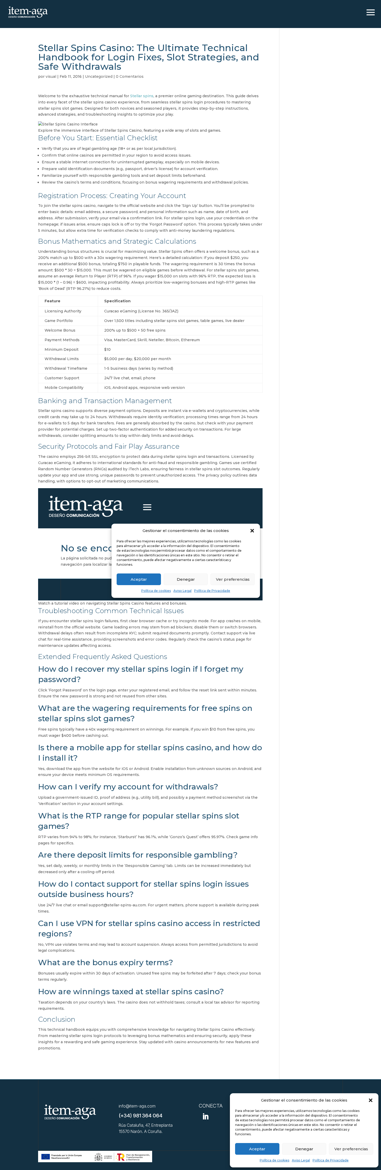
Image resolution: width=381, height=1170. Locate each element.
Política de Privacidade (331, 1160)
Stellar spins (141, 96)
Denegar (304, 1148)
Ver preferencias (351, 1148)
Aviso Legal (301, 1160)
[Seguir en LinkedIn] (205, 1116)
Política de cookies (274, 1160)
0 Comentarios (130, 76)
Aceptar (257, 1148)
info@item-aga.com (137, 1106)
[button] (370, 1100)
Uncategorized (98, 76)
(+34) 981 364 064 (141, 1115)
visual (51, 76)
